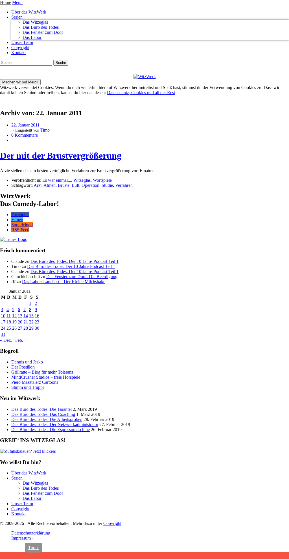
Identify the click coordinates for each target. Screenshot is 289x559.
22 (31, 322)
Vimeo (17, 219)
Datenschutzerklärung (30, 533)
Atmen (49, 185)
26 (14, 328)
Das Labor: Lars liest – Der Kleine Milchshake (63, 281)
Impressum (21, 538)
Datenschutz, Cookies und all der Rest (141, 92)
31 (3, 334)
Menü (17, 2)
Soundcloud (22, 224)
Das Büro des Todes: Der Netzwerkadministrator (54, 424)
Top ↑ (33, 547)
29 (31, 328)
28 (25, 328)
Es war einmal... (56, 180)
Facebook (20, 214)
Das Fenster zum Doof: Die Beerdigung (81, 276)
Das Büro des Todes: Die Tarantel (41, 409)
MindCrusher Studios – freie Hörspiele (45, 377)
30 (37, 328)
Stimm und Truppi (27, 387)
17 (3, 322)
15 (31, 315)
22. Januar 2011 (25, 125)
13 (20, 315)
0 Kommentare (24, 135)
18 (8, 322)
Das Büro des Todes (41, 27)
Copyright (20, 47)
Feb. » (21, 340)
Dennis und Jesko (27, 362)
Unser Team (22, 42)
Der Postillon (23, 367)
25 (8, 328)
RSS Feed (20, 229)
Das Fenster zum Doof (43, 32)
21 (25, 322)
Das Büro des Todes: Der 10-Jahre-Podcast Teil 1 (74, 261)
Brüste (63, 185)
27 (20, 328)
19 (14, 322)
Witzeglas (82, 180)
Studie (107, 185)
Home (5, 2)
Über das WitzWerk (28, 12)
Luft (75, 185)
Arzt (37, 185)
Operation (90, 185)
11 (8, 315)
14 (25, 315)
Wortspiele (102, 180)
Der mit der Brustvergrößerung (60, 155)
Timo (45, 130)
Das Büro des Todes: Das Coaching (43, 414)
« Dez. (6, 340)
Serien (17, 17)
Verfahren (124, 185)
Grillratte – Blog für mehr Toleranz (42, 372)
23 (37, 322)
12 (14, 315)
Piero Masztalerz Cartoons (34, 382)
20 (20, 322)
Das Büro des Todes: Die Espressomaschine (50, 429)
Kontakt (18, 52)
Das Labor (32, 37)
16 (37, 315)
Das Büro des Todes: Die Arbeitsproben (46, 419)
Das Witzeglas (35, 22)
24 (3, 328)
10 (3, 315)
